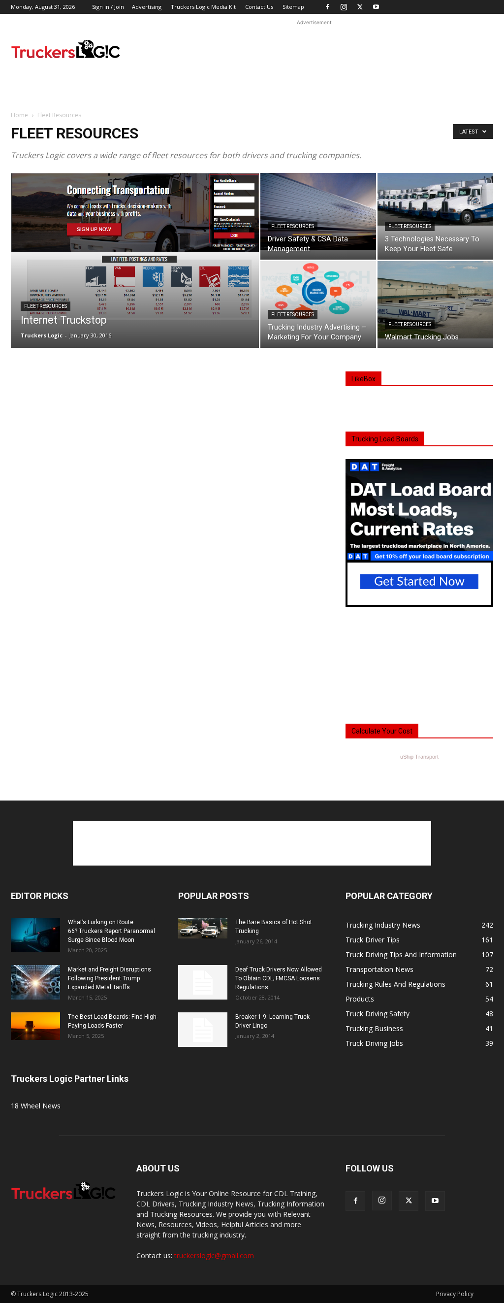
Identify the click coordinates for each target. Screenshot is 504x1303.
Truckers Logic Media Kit (203, 6)
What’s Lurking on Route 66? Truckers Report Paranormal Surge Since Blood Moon (111, 931)
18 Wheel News (36, 1105)
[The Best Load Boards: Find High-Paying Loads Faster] (35, 1026)
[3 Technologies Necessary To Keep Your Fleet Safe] (435, 199)
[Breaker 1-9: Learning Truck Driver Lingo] (202, 1029)
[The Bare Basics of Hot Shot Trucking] (202, 928)
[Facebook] (327, 7)
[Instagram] (343, 7)
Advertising (146, 6)
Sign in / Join (108, 6)
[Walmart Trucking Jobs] (435, 299)
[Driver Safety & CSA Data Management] (318, 211)
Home (19, 115)
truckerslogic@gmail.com (214, 1255)
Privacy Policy (454, 1294)
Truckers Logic (42, 335)
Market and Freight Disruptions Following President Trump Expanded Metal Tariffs (109, 978)
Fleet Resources (45, 306)
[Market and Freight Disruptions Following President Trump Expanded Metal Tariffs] (35, 982)
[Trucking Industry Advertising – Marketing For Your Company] (318, 291)
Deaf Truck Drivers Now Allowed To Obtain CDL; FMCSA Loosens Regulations (278, 978)
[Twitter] (359, 7)
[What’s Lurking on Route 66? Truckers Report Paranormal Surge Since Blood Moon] (35, 935)
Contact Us (259, 6)
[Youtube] (376, 7)
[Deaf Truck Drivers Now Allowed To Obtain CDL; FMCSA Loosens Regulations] (202, 982)
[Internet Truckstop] (135, 246)
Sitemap (293, 6)
